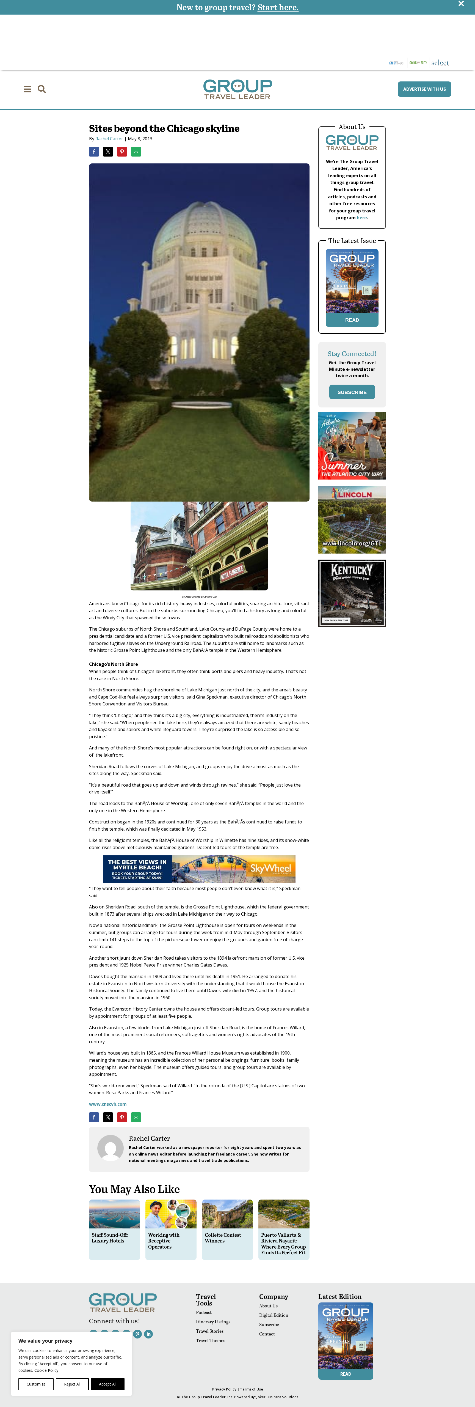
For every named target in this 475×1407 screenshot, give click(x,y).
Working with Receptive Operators (163, 1240)
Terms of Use (251, 1389)
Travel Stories (209, 1331)
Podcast (204, 1312)
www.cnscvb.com (108, 1104)
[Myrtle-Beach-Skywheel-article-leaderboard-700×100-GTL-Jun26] (199, 881)
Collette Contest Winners (223, 1237)
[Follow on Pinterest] (137, 1334)
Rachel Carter (109, 139)
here (362, 218)
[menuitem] (27, 89)
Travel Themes (210, 1340)
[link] (94, 152)
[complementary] (71, 1364)
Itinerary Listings (213, 1321)
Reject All (72, 1384)
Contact (267, 1334)
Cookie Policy (46, 1370)
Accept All (107, 1384)
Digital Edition (273, 1315)
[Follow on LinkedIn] (148, 1334)
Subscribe (269, 1324)
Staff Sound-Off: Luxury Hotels (110, 1237)
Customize (36, 1384)
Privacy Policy (224, 1389)
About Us (268, 1306)
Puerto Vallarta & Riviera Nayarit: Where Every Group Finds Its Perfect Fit (283, 1243)
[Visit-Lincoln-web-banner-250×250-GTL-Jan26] (352, 552)
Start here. (278, 7)
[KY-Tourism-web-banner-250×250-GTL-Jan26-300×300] (352, 625)
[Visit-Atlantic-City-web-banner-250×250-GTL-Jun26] (352, 478)
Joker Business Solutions (277, 1396)
